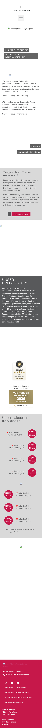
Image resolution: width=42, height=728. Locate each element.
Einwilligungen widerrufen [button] (14, 702)
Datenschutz (21, 687)
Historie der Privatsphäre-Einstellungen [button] (18, 697)
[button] (21, 18)
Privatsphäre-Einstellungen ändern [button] (17, 692)
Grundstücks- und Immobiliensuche (21, 643)
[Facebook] (17, 683)
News (21, 566)
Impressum (9, 687)
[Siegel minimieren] (25, 364)
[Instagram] (6, 683)
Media (21, 617)
